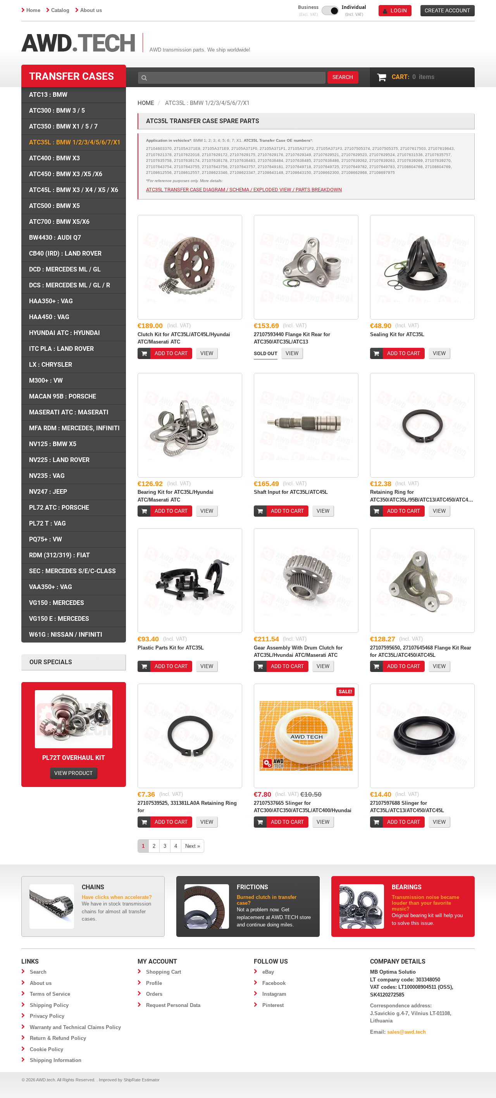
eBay (268, 972)
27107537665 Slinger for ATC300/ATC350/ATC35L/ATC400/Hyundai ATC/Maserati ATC (302, 806)
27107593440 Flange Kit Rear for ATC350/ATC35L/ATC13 (292, 338)
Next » (192, 846)
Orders (154, 994)
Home (33, 10)
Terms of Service (50, 994)
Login (399, 10)
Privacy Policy (47, 1016)
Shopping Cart (163, 972)
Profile (154, 983)
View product (73, 773)
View (206, 353)
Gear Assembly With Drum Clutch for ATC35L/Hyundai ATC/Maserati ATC (298, 651)
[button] (308, 10)
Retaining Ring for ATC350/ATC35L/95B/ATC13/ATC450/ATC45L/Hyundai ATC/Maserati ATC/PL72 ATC (422, 495)
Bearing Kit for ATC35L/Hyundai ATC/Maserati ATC (176, 495)
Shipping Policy (49, 1005)
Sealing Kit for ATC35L (397, 334)
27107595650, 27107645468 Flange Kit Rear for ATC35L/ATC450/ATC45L (420, 651)
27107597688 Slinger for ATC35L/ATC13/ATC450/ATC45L (407, 806)
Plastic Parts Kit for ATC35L (171, 648)
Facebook (274, 983)
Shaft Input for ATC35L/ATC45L (291, 492)
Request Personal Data (173, 1005)
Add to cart (171, 353)
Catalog (60, 10)
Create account (447, 10)
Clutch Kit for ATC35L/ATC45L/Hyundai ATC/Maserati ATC (184, 338)
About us (91, 10)
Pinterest (273, 1005)
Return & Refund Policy (58, 1038)
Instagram (274, 994)
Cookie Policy (46, 1049)
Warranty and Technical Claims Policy (75, 1027)
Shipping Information (55, 1060)
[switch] (330, 10)
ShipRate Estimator (142, 1079)
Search (38, 972)
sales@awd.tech (406, 1032)
